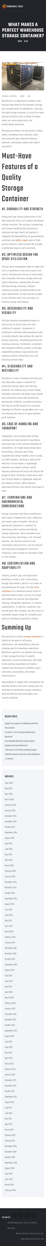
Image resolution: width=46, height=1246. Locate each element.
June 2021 (9, 1113)
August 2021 (9, 1102)
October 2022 (10, 1025)
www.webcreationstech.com (32, 1239)
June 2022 (9, 1047)
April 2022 (9, 1058)
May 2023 (8, 987)
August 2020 (9, 1168)
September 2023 (11, 965)
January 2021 (10, 1141)
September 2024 (11, 899)
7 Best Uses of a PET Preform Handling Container (21, 750)
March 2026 (9, 799)
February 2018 (10, 1190)
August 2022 (9, 1036)
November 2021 (10, 1086)
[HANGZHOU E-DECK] (12, 6)
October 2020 (10, 1157)
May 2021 (8, 1119)
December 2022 (11, 1014)
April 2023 (9, 992)
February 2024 (10, 937)
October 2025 (10, 827)
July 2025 (8, 843)
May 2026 (8, 788)
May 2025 (8, 854)
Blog (26, 41)
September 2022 (11, 1031)
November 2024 (11, 887)
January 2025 (10, 876)
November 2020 (11, 1152)
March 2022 (9, 1064)
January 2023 (10, 1009)
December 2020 (11, 1146)
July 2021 (8, 1108)
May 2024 (8, 921)
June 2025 (9, 849)
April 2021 (8, 1124)
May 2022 (8, 1053)
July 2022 (8, 1042)
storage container (32, 637)
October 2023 (10, 959)
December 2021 (10, 1080)
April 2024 (9, 926)
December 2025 (11, 816)
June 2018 (9, 1179)
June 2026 (9, 783)
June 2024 (9, 915)
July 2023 (8, 976)
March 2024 (9, 932)
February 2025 (10, 871)
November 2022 (10, 1020)
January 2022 (10, 1075)
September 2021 (11, 1097)
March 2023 (9, 998)
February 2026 (10, 805)
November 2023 (10, 954)
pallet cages (22, 240)
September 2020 (11, 1163)
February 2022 (10, 1069)
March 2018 (9, 1185)
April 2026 (9, 794)
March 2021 (9, 1130)
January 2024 (10, 943)
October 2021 (10, 1091)
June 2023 (9, 981)
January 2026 (10, 810)
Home (20, 41)
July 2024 (8, 910)
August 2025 (9, 838)
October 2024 (10, 893)
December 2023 (11, 948)
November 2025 (11, 821)
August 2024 (9, 904)
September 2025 (11, 832)
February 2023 (10, 1003)
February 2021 (10, 1135)
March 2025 (9, 865)
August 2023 (9, 970)
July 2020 (8, 1174)
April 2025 (9, 860)
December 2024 (11, 882)
